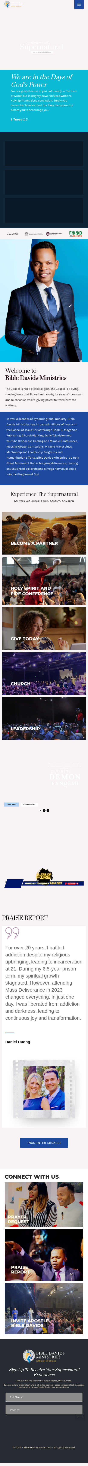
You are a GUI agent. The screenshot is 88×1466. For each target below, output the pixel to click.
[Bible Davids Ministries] (15, 4)
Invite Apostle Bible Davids (30, 1323)
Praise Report (20, 1270)
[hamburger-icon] (80, 1417)
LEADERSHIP (25, 728)
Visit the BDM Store (29, 804)
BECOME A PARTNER (34, 543)
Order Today (11, 804)
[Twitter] (47, 1433)
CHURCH (21, 683)
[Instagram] (40, 1433)
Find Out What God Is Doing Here (42, 52)
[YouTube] (55, 1433)
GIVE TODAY (25, 638)
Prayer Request (18, 1219)
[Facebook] (33, 1433)
